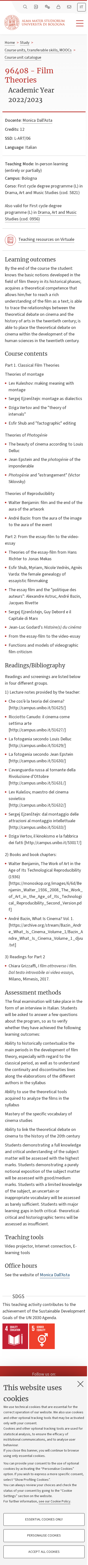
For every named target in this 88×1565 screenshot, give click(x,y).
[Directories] (36, 7)
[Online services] (48, 7)
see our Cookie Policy (54, 1501)
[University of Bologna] (35, 22)
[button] (76, 23)
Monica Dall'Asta (37, 120)
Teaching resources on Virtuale (46, 239)
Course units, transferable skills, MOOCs (38, 50)
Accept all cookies (44, 1551)
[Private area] (59, 7)
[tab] (81, 7)
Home (10, 42)
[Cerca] (25, 7)
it (81, 7)
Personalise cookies (44, 1535)
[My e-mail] (69, 7)
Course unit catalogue (23, 57)
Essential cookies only (44, 1519)
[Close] (80, 1384)
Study (24, 42)
